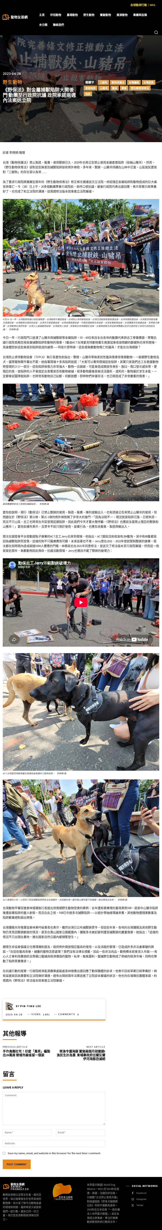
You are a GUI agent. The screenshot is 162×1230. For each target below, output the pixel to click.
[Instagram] (132, 1199)
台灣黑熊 (148, 82)
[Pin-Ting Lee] (11, 1006)
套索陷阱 (90, 88)
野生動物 (13, 82)
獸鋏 (124, 88)
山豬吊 (104, 88)
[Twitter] (132, 1205)
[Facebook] (132, 1193)
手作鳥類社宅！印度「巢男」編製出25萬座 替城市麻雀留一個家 (26, 1053)
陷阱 (87, 94)
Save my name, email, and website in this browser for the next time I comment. (54, 1153)
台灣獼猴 (134, 82)
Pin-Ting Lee (30, 1006)
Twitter (139, 1205)
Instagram (141, 1199)
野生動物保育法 (140, 88)
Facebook (141, 1193)
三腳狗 (103, 82)
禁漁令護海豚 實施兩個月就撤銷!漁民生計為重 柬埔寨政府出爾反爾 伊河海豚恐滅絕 (81, 1055)
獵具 (114, 88)
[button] (156, 32)
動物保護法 (118, 82)
